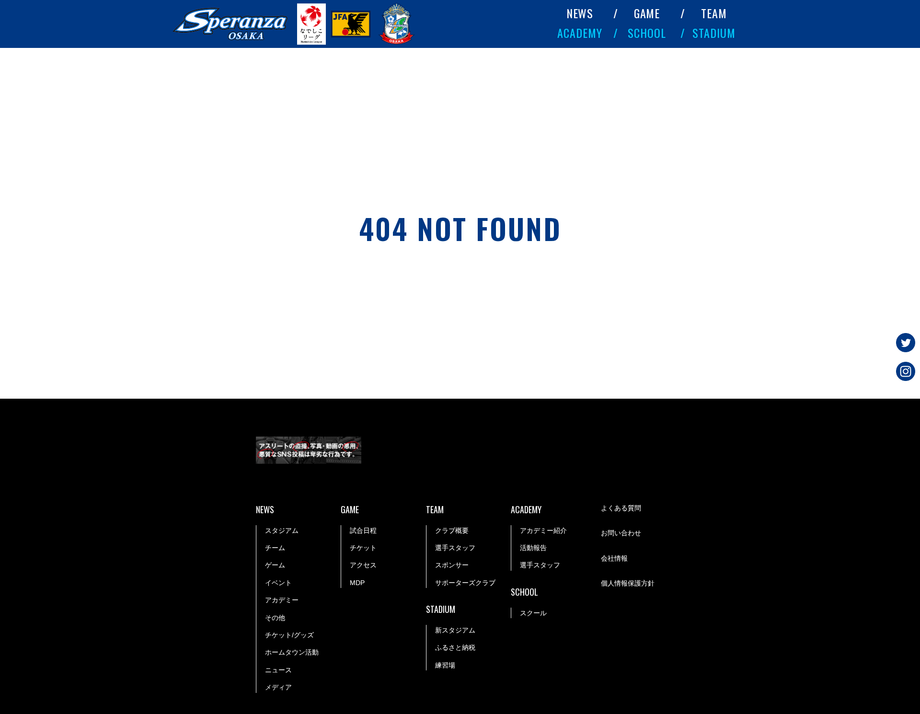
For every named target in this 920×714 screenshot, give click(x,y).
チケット (363, 548)
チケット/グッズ (289, 635)
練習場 (445, 665)
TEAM (714, 13)
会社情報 (614, 558)
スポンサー (452, 565)
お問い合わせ (621, 533)
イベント (278, 583)
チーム (275, 548)
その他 (275, 618)
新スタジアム (455, 630)
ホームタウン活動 (292, 652)
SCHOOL (647, 32)
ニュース (278, 670)
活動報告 (533, 548)
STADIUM (714, 32)
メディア (278, 687)
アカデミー (282, 600)
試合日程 (363, 530)
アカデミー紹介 (543, 530)
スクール (533, 613)
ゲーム (275, 565)
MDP (357, 583)
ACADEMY (579, 32)
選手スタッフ (455, 548)
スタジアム (282, 530)
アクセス (363, 565)
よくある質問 (621, 508)
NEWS (580, 13)
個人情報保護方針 (628, 583)
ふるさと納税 (455, 647)
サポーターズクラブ (465, 583)
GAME (647, 13)
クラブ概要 (452, 530)
